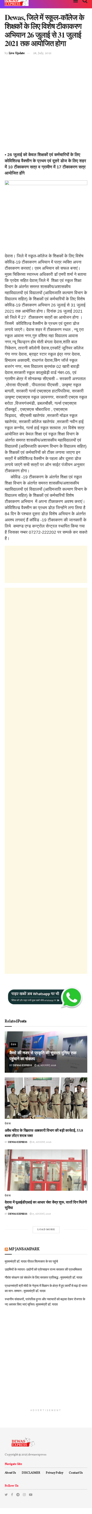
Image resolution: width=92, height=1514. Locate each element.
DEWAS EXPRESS (22, 1065)
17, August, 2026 (41, 1214)
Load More (46, 1229)
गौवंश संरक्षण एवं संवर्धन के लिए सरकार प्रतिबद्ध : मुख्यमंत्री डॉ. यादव (43, 1278)
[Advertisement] (46, 106)
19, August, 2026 (46, 1065)
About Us (10, 1473)
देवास (13, 1044)
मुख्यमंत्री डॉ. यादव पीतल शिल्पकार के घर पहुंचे (31, 1261)
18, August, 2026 (41, 1142)
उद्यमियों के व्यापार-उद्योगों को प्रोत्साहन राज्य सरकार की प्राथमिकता (43, 1269)
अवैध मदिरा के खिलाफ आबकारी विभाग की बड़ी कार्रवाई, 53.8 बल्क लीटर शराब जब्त (44, 1132)
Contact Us (76, 1473)
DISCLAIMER (31, 1473)
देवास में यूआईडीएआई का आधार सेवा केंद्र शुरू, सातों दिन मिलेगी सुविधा (46, 1204)
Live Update (17, 53)
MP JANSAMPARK (24, 1249)
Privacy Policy (54, 1473)
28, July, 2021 (42, 53)
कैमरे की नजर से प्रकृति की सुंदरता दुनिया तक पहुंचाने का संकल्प (42, 1056)
